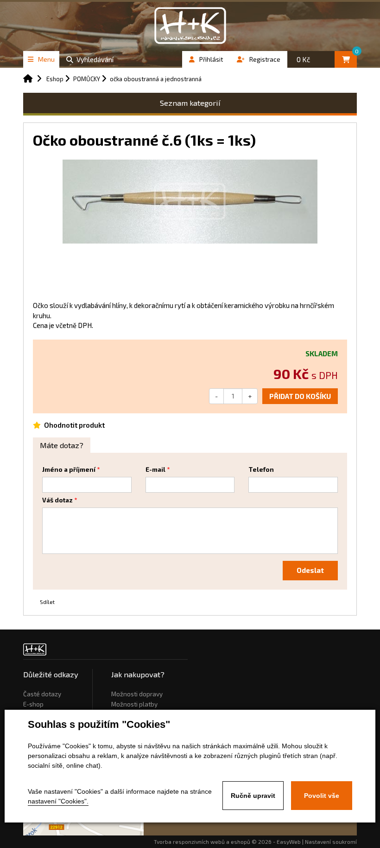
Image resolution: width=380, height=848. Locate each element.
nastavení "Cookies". (58, 801)
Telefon (261, 469)
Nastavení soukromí (331, 841)
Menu (46, 59)
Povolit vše (321, 795)
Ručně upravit (253, 795)
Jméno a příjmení (68, 469)
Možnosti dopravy (137, 694)
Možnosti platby (134, 704)
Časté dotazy (42, 694)
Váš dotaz (57, 500)
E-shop (33, 704)
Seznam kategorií (190, 102)
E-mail (155, 469)
